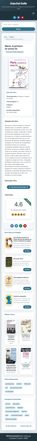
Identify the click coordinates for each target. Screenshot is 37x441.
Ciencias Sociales (11, 419)
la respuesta (9, 391)
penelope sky (10, 384)
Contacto (20, 438)
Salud (27, 415)
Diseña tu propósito (20, 296)
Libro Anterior (11, 426)
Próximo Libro (25, 426)
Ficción (8, 404)
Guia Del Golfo (18, 3)
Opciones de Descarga (18, 187)
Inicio (5, 37)
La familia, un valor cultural (26, 336)
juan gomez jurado (16, 387)
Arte (7, 415)
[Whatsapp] (20, 225)
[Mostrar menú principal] (33, 13)
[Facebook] (18, 17)
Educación (16, 404)
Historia (24, 411)
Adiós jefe (27, 384)
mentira (19, 384)
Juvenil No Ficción (16, 415)
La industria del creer (26, 365)
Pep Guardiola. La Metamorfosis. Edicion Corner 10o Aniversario (11, 368)
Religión (11, 37)
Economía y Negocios (12, 411)
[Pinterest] (22, 17)
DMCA (26, 438)
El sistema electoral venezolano (11, 337)
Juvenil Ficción (10, 407)
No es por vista (18, 259)
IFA (6, 387)
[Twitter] (14, 17)
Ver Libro (27, 251)
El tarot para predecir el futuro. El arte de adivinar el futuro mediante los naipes (22, 239)
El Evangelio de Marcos (21, 277)
